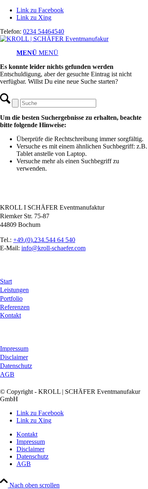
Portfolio (11, 298)
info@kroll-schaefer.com (53, 247)
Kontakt (10, 315)
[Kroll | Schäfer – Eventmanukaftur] (54, 38)
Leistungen (14, 289)
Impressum (14, 348)
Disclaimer (14, 357)
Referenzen (15, 307)
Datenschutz (16, 365)
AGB (7, 374)
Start (6, 281)
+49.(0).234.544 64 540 (44, 239)
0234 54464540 (43, 31)
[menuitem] (82, 53)
